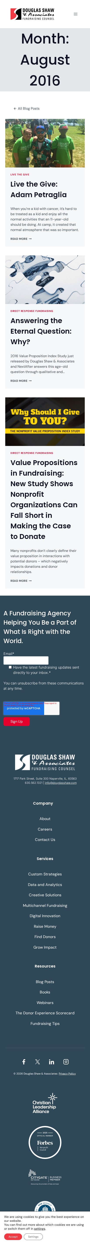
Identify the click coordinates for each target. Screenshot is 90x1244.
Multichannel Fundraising (45, 905)
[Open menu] (75, 14)
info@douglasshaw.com (61, 782)
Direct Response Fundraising (31, 311)
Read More (21, 239)
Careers (45, 829)
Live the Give (19, 174)
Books (45, 992)
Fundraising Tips (45, 1023)
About (45, 818)
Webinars (45, 1002)
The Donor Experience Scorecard (45, 1013)
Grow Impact (45, 947)
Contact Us (45, 839)
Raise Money (45, 926)
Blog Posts (45, 981)
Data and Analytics (45, 884)
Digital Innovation (45, 915)
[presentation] (45, 143)
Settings (33, 1237)
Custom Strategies (45, 874)
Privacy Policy (67, 1073)
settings (39, 1229)
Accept (13, 1237)
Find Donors (45, 936)
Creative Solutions (45, 895)
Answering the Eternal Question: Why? (41, 331)
